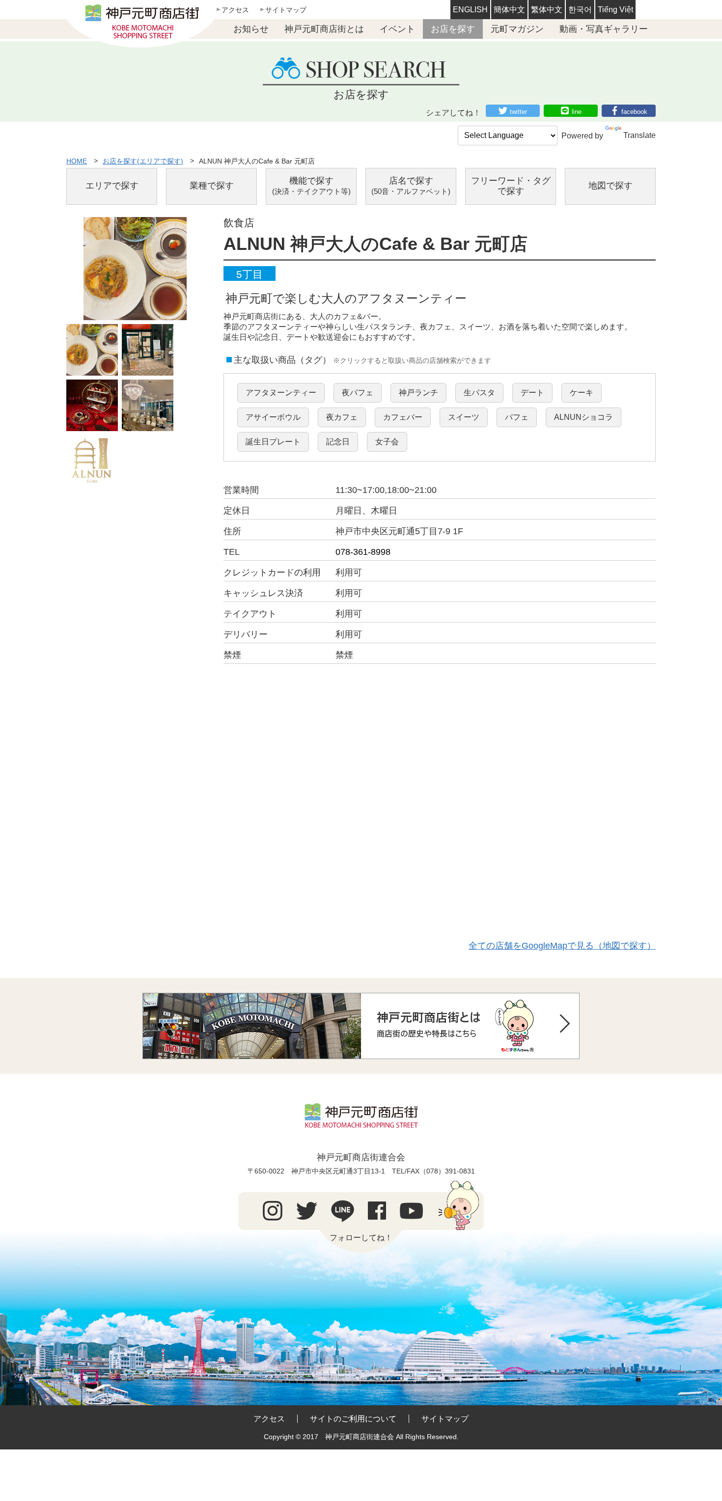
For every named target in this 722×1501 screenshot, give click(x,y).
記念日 (338, 441)
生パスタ (479, 392)
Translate (639, 135)
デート (532, 392)
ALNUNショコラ (583, 417)
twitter (518, 111)
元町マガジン (517, 29)
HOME (76, 161)
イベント (397, 29)
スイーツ (463, 417)
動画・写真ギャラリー (603, 29)
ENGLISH (470, 9)
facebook (634, 111)
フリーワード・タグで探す (511, 186)
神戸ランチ (418, 392)
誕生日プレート (273, 441)
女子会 (387, 441)
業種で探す (212, 186)
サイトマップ (285, 10)
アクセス (235, 10)
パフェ (516, 417)
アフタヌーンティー (281, 392)
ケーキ (581, 392)
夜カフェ (342, 417)
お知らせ (251, 29)
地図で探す (610, 186)
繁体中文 (546, 9)
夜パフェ (357, 392)
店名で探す (410, 186)
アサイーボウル (273, 417)
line (577, 111)
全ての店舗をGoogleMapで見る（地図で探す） (562, 946)
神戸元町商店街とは (324, 29)
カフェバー (402, 417)
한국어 (580, 9)
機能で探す (311, 186)
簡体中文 (509, 9)
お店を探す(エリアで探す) (143, 161)
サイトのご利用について (353, 1419)
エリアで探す (112, 186)
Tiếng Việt (615, 9)
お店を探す (453, 29)
